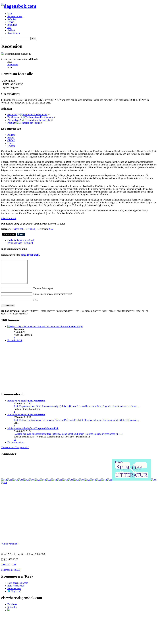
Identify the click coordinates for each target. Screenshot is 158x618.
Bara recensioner (15, 585)
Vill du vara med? (10, 543)
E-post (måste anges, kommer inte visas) (52, 294)
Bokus (10, 137)
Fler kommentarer (16, 442)
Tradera (11, 146)
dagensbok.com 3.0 (10, 569)
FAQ (9, 27)
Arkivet (11, 30)
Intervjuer (12, 24)
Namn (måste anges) (43, 288)
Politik (10, 122)
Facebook (12, 604)
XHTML (5, 564)
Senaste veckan (14, 16)
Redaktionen (13, 33)
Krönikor (11, 19)
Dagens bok (17, 229)
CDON (11, 140)
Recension (30, 229)
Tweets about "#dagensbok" (15, 447)
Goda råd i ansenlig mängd (20, 240)
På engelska (13, 120)
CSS (14, 564)
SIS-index (12, 607)
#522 (51, 229)
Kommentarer (14, 588)
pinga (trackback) (30, 255)
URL (35, 299)
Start (9, 13)
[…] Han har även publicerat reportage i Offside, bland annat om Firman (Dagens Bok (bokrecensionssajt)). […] (68, 434)
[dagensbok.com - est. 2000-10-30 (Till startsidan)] (18, 6)
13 (15, 439)
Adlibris (11, 134)
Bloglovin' (16, 591)
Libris (10, 143)
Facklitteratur (13, 117)
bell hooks (12, 114)
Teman (10, 22)
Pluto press (12, 64)
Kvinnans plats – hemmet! (20, 243)
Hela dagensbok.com (17, 583)
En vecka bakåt (14, 340)
